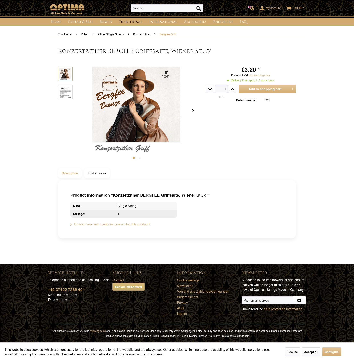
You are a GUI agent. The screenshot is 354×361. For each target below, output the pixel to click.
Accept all (311, 352)
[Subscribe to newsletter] (299, 300)
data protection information (283, 308)
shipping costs (98, 331)
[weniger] (210, 89)
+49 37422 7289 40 (65, 289)
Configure (332, 352)
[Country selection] (252, 8)
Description (70, 173)
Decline (292, 352)
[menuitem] (167, 8)
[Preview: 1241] (65, 74)
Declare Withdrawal (128, 287)
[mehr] (232, 89)
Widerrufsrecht (187, 297)
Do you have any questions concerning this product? (111, 224)
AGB (180, 308)
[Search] (198, 8)
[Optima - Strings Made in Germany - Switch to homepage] (67, 9)
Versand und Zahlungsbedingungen (203, 291)
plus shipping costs (259, 75)
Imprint (182, 313)
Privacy (182, 302)
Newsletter (185, 285)
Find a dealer (97, 173)
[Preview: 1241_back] (65, 92)
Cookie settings (188, 280)
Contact (118, 280)
